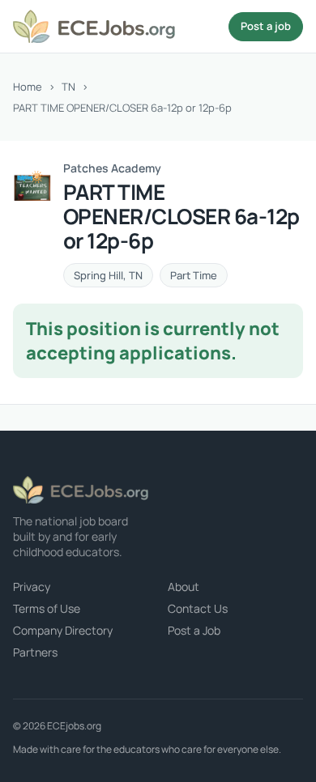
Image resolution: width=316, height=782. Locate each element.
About (183, 586)
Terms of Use (46, 608)
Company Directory (63, 630)
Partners (35, 652)
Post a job (266, 26)
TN (68, 86)
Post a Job (194, 630)
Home (27, 86)
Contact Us (198, 608)
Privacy (31, 586)
